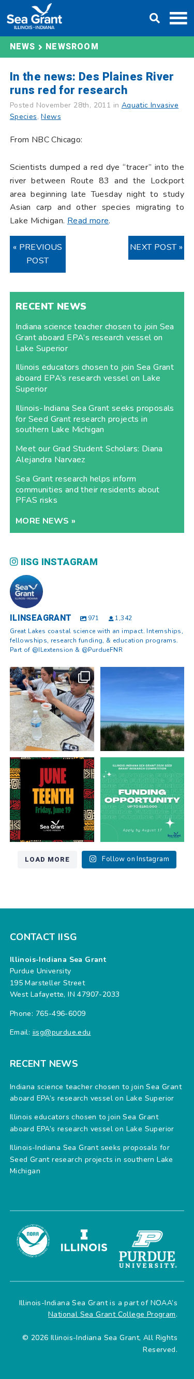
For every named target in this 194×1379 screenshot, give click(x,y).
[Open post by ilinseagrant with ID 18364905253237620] (52, 709)
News (51, 117)
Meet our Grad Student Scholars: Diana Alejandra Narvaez (89, 454)
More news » (46, 521)
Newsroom (72, 47)
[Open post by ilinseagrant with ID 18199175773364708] (52, 799)
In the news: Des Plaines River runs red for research (92, 83)
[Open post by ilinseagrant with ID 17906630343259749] (142, 709)
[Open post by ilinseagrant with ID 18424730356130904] (142, 799)
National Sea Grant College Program (112, 1314)
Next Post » (156, 247)
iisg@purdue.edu (62, 1032)
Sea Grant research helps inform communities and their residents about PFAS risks (88, 489)
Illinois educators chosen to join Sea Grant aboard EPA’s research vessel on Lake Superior (95, 378)
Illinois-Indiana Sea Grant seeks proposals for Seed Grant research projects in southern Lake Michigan (95, 419)
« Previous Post (38, 254)
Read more (88, 220)
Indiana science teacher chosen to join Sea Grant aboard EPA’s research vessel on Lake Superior (95, 337)
